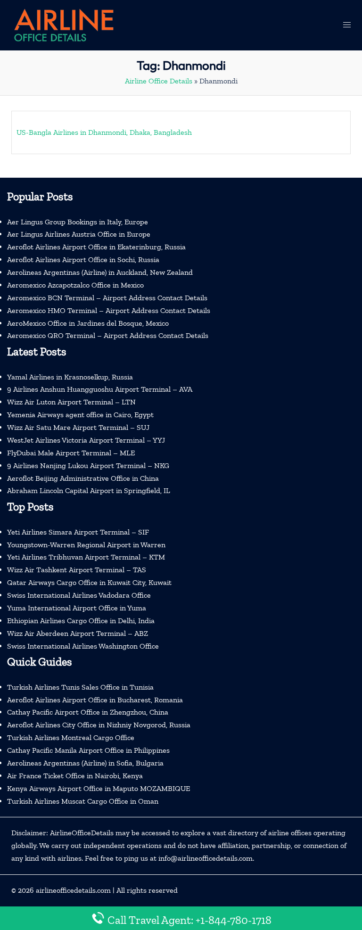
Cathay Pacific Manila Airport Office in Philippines (88, 750)
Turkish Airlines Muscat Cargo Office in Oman (82, 801)
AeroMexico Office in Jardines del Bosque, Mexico (88, 323)
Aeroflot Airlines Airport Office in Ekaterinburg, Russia (96, 246)
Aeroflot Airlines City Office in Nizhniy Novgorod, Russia (98, 724)
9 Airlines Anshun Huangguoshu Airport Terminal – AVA (99, 389)
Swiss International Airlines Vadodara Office (79, 595)
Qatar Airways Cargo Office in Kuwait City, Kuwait (89, 582)
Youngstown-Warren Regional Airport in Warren (86, 544)
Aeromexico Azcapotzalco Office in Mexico (75, 284)
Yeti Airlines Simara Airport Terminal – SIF (78, 531)
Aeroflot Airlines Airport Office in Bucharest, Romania (95, 699)
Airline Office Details (158, 80)
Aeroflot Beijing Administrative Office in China (83, 478)
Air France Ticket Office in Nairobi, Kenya (75, 775)
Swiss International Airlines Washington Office (83, 646)
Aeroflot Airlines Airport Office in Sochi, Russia (83, 259)
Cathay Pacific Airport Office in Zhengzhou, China (87, 712)
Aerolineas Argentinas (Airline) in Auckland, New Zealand (100, 272)
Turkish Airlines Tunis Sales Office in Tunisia (80, 687)
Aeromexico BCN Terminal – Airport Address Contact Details (107, 297)
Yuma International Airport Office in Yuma (76, 607)
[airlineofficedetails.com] (63, 24)
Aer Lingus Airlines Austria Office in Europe (78, 234)
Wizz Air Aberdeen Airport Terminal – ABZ (77, 633)
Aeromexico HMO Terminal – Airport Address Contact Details (108, 310)
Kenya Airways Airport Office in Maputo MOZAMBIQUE (98, 788)
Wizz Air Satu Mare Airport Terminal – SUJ (78, 427)
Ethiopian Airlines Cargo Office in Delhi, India (81, 620)
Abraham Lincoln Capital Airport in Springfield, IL (88, 490)
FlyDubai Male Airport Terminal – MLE (71, 452)
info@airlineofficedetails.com (205, 858)
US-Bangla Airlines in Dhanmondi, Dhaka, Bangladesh (104, 132)
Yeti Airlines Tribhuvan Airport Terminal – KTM (86, 556)
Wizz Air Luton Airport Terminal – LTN (71, 401)
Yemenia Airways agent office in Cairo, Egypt (80, 414)
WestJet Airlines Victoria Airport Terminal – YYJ (86, 440)
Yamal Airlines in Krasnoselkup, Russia (70, 376)
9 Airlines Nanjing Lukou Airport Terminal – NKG (88, 465)
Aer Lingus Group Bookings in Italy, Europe (77, 221)
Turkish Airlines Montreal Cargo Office (70, 737)
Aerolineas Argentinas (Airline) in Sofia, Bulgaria (85, 762)
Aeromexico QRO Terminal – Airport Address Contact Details (107, 335)
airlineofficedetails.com (73, 890)
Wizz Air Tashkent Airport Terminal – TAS (76, 569)
